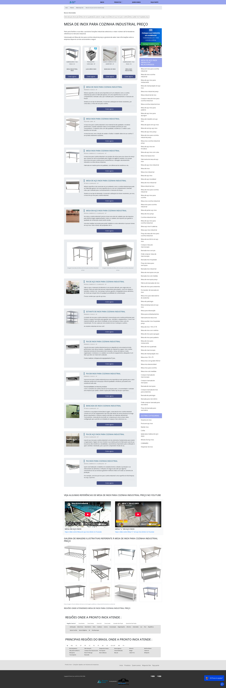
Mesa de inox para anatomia (150, 286)
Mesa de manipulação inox (149, 354)
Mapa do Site (146, 665)
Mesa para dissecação (148, 311)
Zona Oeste (90, 623)
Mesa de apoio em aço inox (150, 125)
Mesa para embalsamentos (150, 314)
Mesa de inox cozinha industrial (148, 76)
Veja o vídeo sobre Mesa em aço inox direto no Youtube (83, 532)
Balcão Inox (145, 427)
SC (89, 645)
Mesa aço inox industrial (149, 230)
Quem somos (136, 2)
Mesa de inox (145, 168)
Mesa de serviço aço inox (149, 128)
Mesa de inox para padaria (149, 337)
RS (94, 645)
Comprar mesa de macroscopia (147, 246)
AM (119, 645)
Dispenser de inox (147, 447)
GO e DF (113, 645)
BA (102, 645)
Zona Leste (107, 623)
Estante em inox (146, 420)
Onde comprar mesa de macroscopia (148, 255)
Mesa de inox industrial (148, 183)
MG (72, 645)
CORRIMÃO (144, 443)
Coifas (143, 431)
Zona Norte (81, 623)
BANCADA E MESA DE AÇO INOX (149, 435)
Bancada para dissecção (72, 17)
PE (98, 645)
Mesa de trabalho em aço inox (149, 120)
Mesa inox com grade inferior (150, 361)
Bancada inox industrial (148, 269)
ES (76, 645)
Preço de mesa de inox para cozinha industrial (150, 235)
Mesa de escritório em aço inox (149, 240)
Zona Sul (99, 623)
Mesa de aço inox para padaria (148, 109)
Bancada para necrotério (149, 399)
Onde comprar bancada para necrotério (150, 403)
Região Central (71, 623)
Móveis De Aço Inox (147, 440)
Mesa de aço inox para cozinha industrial (148, 222)
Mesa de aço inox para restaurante (148, 81)
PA (123, 645)
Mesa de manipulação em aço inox (150, 87)
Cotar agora (72, 76)
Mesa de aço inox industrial (150, 165)
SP (80, 645)
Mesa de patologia (147, 301)
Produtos (117, 2)
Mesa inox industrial (147, 172)
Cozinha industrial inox (148, 217)
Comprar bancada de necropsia (148, 382)
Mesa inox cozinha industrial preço (150, 142)
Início (121, 665)
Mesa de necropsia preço (149, 279)
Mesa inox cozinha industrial (150, 201)
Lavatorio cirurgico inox (101, 17)
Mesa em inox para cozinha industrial (150, 70)
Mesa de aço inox (146, 176)
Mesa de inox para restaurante (147, 342)
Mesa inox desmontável (149, 364)
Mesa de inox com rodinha (149, 330)
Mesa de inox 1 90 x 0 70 (149, 327)
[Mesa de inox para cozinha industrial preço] (72, 54)
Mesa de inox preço (147, 214)
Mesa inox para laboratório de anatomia (150, 297)
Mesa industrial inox (147, 186)
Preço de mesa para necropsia (147, 264)
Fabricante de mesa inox (149, 318)
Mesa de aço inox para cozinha (119, 17)
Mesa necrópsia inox (148, 156)
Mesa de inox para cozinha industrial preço (150, 136)
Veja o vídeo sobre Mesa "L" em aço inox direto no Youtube (134, 532)
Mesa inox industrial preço (149, 91)
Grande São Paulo (118, 623)
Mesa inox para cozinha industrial (149, 206)
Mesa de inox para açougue (150, 334)
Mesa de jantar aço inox (149, 210)
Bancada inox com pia (148, 250)
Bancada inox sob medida (149, 276)
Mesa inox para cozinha (149, 368)
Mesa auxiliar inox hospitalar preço (139, 17)
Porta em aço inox (147, 423)
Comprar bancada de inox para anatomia (149, 391)
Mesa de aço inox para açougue (148, 114)
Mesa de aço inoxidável (148, 179)
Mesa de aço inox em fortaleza (148, 148)
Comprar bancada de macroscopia (148, 376)
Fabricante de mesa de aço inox (149, 160)
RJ (67, 645)
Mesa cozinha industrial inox (150, 104)
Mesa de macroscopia (148, 350)
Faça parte (154, 2)
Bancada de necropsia (148, 386)
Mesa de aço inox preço (148, 132)
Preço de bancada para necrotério (148, 409)
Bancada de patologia (148, 395)
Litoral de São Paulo (131, 623)
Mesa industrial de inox (148, 95)
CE (107, 645)
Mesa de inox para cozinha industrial (150, 191)
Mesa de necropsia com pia (150, 272)
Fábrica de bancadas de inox (150, 283)
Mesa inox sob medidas (148, 371)
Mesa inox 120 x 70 (147, 357)
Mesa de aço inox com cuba (150, 152)
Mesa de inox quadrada (86, 17)
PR (85, 645)
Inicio (102, 2)
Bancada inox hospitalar (149, 260)
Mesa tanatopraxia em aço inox (149, 306)
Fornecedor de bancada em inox (150, 291)
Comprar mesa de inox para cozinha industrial (150, 100)
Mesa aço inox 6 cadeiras (149, 226)
